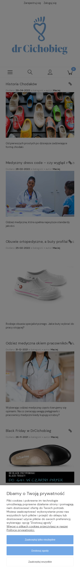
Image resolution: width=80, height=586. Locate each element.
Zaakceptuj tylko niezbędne (40, 539)
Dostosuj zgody (40, 550)
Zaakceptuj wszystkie (40, 561)
